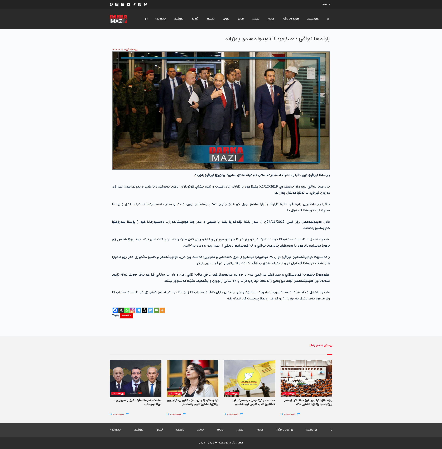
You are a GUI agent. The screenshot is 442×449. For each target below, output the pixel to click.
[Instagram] (122, 4)
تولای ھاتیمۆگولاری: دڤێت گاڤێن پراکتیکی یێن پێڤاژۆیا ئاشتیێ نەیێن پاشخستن (192, 402)
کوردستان (313, 19)
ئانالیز (241, 19)
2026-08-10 (232, 414)
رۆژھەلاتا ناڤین (291, 19)
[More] (162, 310)
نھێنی (255, 19)
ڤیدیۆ (195, 19)
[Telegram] (134, 4)
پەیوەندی (160, 19)
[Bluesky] (145, 4)
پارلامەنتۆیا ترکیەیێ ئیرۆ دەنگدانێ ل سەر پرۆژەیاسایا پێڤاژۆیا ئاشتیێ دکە (308, 402)
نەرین (226, 19)
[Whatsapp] (126, 310)
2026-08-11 (175, 414)
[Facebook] (111, 4)
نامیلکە (210, 19)
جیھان (271, 19)
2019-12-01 (117, 49)
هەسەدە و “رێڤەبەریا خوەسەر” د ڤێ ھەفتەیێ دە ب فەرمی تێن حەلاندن (254, 402)
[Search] (146, 19)
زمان (324, 4)
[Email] (156, 310)
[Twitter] (150, 310)
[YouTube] (128, 4)
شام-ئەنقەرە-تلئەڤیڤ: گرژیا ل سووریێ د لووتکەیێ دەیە (137, 402)
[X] (121, 310)
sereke (126, 316)
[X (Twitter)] (116, 4)
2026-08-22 (118, 414)
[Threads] (139, 4)
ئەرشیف (179, 19)
